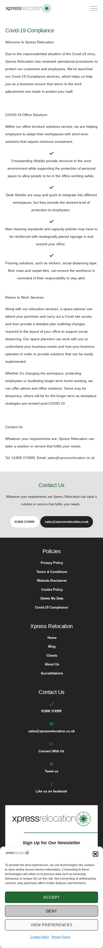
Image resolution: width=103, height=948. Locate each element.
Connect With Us (51, 751)
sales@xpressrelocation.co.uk (71, 458)
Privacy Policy (61, 937)
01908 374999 (23, 458)
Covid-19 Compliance (51, 607)
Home (52, 638)
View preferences (51, 925)
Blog (52, 646)
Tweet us (51, 771)
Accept (51, 897)
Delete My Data (51, 598)
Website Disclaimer (52, 580)
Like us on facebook (51, 791)
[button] (95, 854)
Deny (51, 911)
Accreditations (52, 673)
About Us (52, 664)
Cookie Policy (39, 937)
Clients (51, 655)
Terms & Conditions (51, 572)
